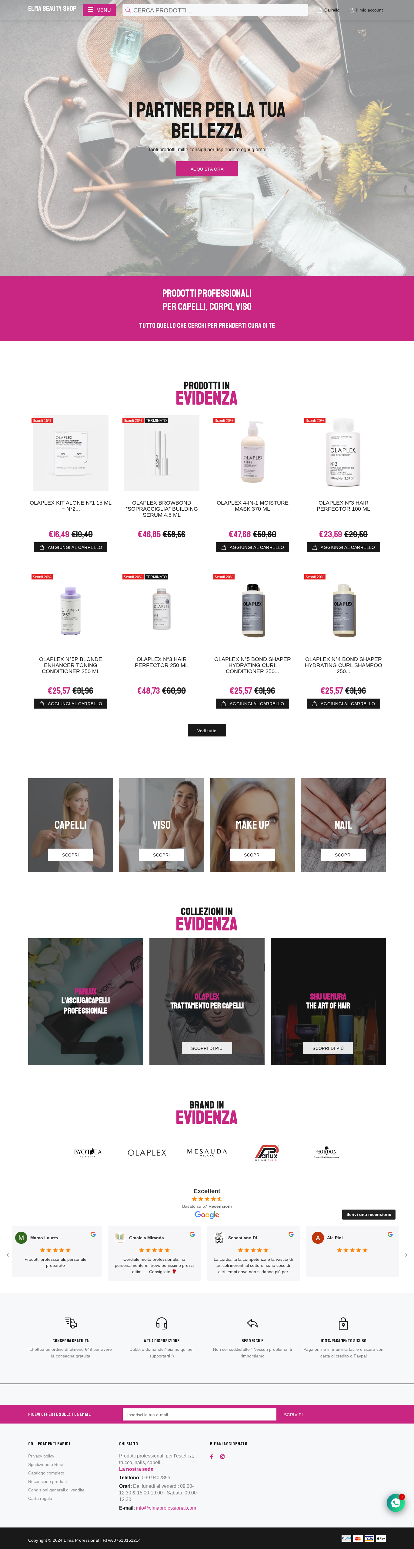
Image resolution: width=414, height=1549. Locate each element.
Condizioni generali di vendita (56, 1489)
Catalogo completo (46, 1473)
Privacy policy (41, 1456)
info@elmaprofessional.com (166, 1508)
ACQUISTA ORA (207, 169)
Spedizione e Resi (45, 1464)
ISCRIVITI (292, 1414)
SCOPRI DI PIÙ (85, 1048)
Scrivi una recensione (368, 1214)
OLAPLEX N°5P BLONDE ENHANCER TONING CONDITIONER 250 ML (70, 665)
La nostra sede (136, 1469)
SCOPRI (70, 855)
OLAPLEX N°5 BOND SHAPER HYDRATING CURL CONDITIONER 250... (252, 665)
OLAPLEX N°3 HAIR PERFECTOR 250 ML (161, 662)
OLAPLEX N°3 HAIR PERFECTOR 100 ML (343, 506)
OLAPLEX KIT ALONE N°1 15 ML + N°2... (71, 506)
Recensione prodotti (47, 1481)
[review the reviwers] (44, 1235)
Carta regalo (40, 1498)
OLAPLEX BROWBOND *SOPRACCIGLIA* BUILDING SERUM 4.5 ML (161, 509)
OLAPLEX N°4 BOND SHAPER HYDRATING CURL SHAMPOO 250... (343, 665)
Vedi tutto (206, 730)
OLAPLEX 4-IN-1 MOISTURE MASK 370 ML (253, 506)
